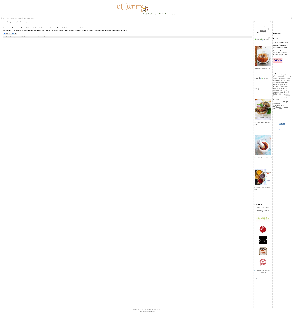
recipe (287, 96)
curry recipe (282, 78)
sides (288, 97)
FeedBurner (266, 32)
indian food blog (285, 92)
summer (276, 99)
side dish (285, 97)
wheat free (277, 109)
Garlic (281, 84)
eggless (283, 80)
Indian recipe (278, 94)
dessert (287, 78)
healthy (286, 86)
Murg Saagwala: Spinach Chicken (15, 22)
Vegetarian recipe (280, 107)
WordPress (146, 311)
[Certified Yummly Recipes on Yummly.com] (263, 272)
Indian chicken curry (283, 90)
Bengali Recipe (285, 75)
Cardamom (275, 76)
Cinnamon (281, 76)
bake (279, 75)
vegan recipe (276, 103)
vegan (286, 101)
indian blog (276, 90)
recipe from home (277, 97)
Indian (285, 88)
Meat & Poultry (33, 36)
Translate (265, 78)
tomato (281, 101)
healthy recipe (278, 88)
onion (283, 96)
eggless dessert (280, 82)
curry (278, 78)
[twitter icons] (264, 39)
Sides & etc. (40, 36)
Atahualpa (152, 311)
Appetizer (275, 75)
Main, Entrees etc (25, 36)
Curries (18, 36)
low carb (278, 96)
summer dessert (283, 99)
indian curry (276, 92)
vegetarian (278, 105)
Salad (282, 97)
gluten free (278, 86)
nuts (281, 96)
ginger (285, 84)
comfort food (287, 76)
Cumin (274, 78)
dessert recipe (276, 80)
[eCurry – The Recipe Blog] (146, 9)
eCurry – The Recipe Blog (145, 309)
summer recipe (276, 101)
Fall (278, 84)
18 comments (47, 36)
